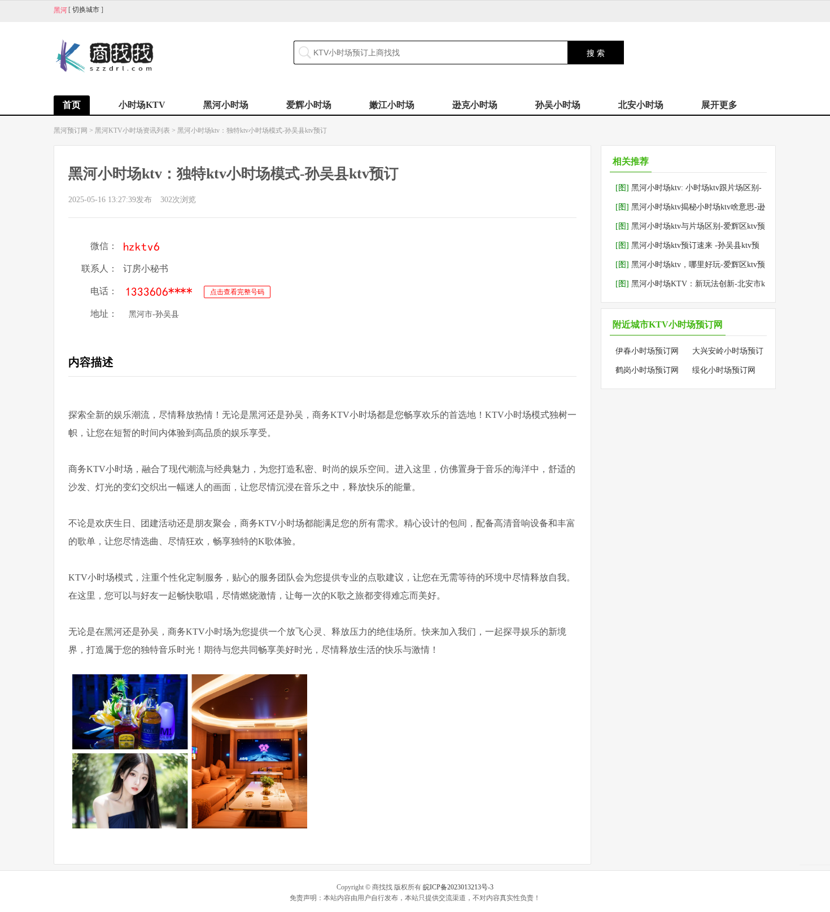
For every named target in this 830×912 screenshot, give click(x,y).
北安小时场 (640, 105)
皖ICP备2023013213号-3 (458, 887)
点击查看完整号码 (237, 292)
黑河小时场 (225, 105)
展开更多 (719, 105)
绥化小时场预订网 (723, 370)
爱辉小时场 (308, 105)
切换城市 (85, 10)
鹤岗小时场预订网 (647, 370)
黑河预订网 (71, 130)
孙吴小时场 (557, 105)
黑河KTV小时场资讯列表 (132, 130)
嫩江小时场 (391, 105)
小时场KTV (142, 105)
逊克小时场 (474, 105)
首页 (72, 105)
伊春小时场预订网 (647, 351)
